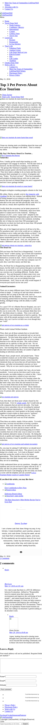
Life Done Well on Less (18, 52)
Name (2, 676)
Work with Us (10, 65)
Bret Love (8, 584)
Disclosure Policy (15, 73)
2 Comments (4, 558)
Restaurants (13, 42)
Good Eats (8, 38)
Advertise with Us (11, 7)
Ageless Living (15, 50)
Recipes (12, 40)
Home (7, 21)
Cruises (12, 31)
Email (2, 681)
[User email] (21, 552)
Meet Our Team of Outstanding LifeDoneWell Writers (20, 70)
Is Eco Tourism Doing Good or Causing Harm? (18, 474)
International (14, 29)
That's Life (6, 97)
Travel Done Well (11, 23)
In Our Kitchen (15, 44)
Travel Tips (13, 36)
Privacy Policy (14, 75)
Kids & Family (14, 54)
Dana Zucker (7, 95)
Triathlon (12, 61)
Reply (7, 570)
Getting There (14, 34)
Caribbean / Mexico (16, 27)
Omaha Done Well (11, 63)
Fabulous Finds (15, 48)
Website (3, 685)
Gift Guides (13, 59)
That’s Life (9, 46)
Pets (10, 56)
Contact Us (9, 9)
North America (14, 25)
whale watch (21, 403)
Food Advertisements (31, 694)
